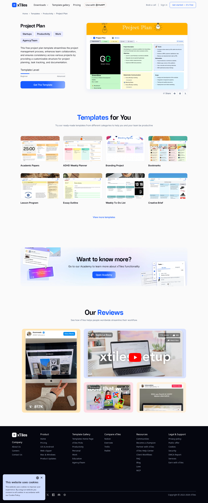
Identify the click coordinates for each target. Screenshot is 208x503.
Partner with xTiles (145, 446)
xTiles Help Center (145, 450)
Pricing (77, 4)
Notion (107, 438)
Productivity (48, 13)
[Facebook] (53, 495)
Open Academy (104, 274)
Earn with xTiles (176, 462)
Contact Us (17, 454)
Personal (76, 450)
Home (25, 13)
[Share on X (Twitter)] (185, 93)
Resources (142, 434)
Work (74, 454)
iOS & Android (47, 446)
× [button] (41, 478)
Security (172, 450)
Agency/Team (78, 462)
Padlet (107, 450)
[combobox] (37, 477)
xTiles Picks (77, 442)
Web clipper (46, 450)
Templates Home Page (82, 438)
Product (44, 434)
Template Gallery (81, 434)
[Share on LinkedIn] (180, 93)
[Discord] (59, 495)
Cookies (172, 446)
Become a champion (146, 442)
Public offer (174, 442)
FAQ (138, 458)
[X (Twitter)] (47, 495)
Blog (138, 462)
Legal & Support (177, 434)
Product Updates (48, 458)
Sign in (164, 5)
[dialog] (24, 487)
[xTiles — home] (24, 435)
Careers (15, 450)
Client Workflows (144, 454)
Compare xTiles (112, 434)
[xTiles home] (19, 5)
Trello (107, 446)
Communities (142, 438)
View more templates (104, 217)
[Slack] (64, 495)
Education (77, 458)
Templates (35, 13)
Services (172, 458)
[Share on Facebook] (174, 93)
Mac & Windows (47, 454)
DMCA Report (175, 454)
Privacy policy (175, 438)
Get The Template (43, 84)
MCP (138, 470)
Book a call (151, 5)
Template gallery (61, 4)
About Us (16, 446)
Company (17, 442)
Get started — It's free (182, 5)
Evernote (108, 442)
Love (138, 466)
